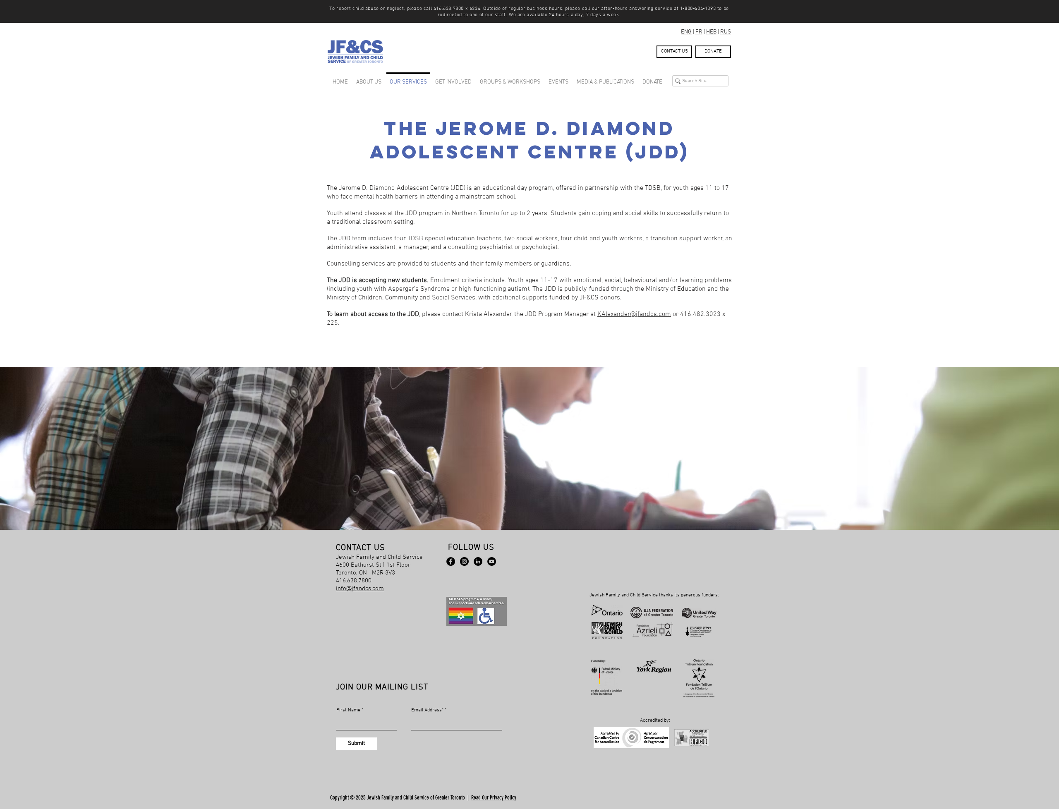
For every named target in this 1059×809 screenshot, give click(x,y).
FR (698, 32)
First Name (348, 710)
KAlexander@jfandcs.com (634, 314)
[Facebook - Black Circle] (450, 561)
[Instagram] (464, 561)
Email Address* (427, 710)
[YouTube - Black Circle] (491, 561)
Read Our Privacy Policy (493, 797)
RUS (725, 32)
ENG (686, 32)
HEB (711, 32)
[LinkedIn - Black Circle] (478, 561)
